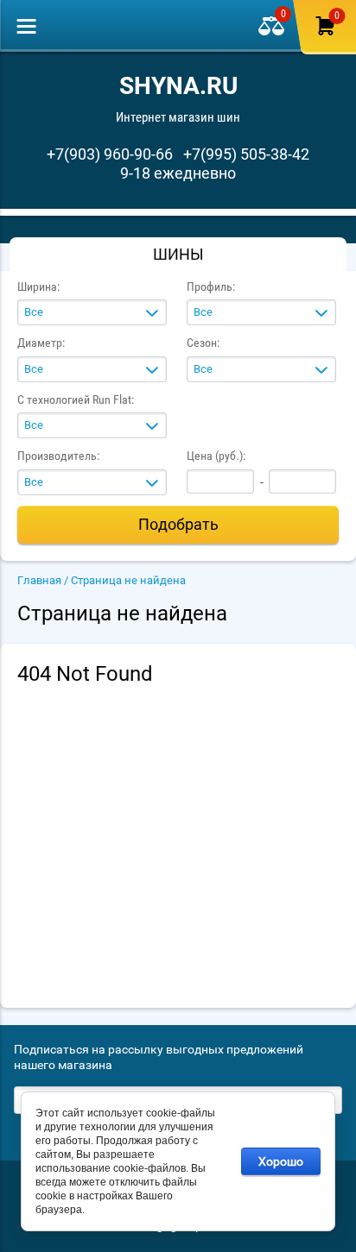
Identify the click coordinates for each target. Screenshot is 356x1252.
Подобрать (178, 524)
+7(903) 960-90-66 (110, 154)
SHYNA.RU (178, 86)
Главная (39, 580)
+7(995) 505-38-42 (246, 154)
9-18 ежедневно (178, 173)
